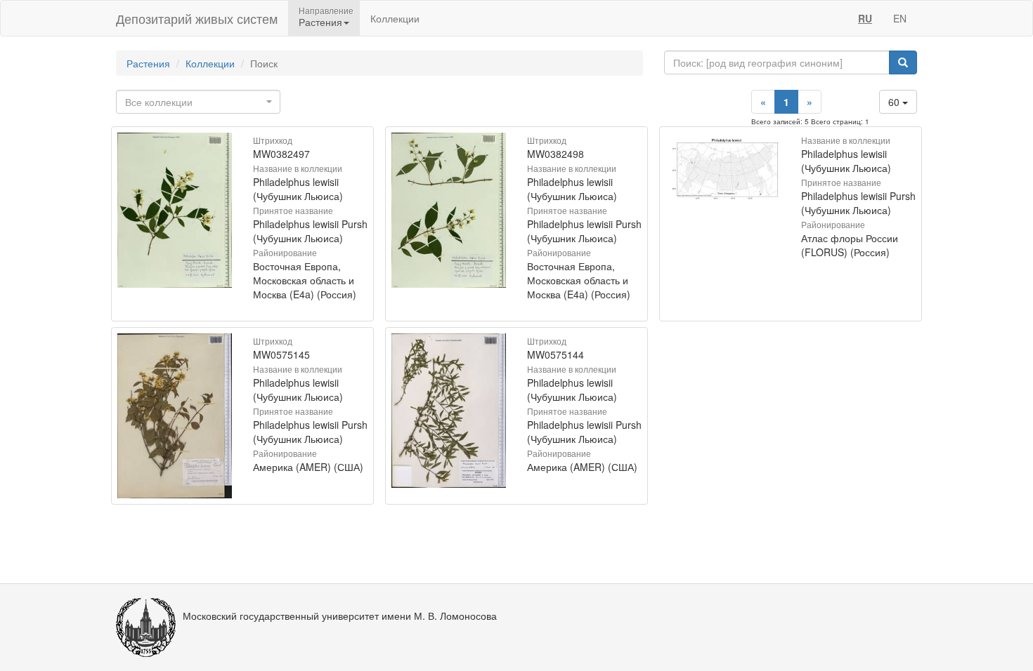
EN (900, 18)
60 (895, 102)
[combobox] (198, 102)
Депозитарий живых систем (197, 18)
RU (865, 18)
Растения (148, 63)
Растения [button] (320, 22)
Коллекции (395, 18)
